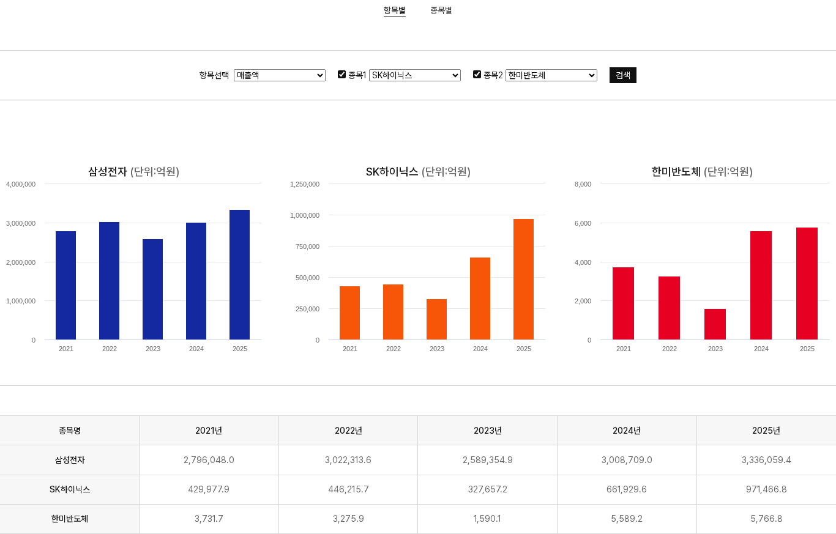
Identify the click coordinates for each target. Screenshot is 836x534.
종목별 (441, 10)
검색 (623, 75)
